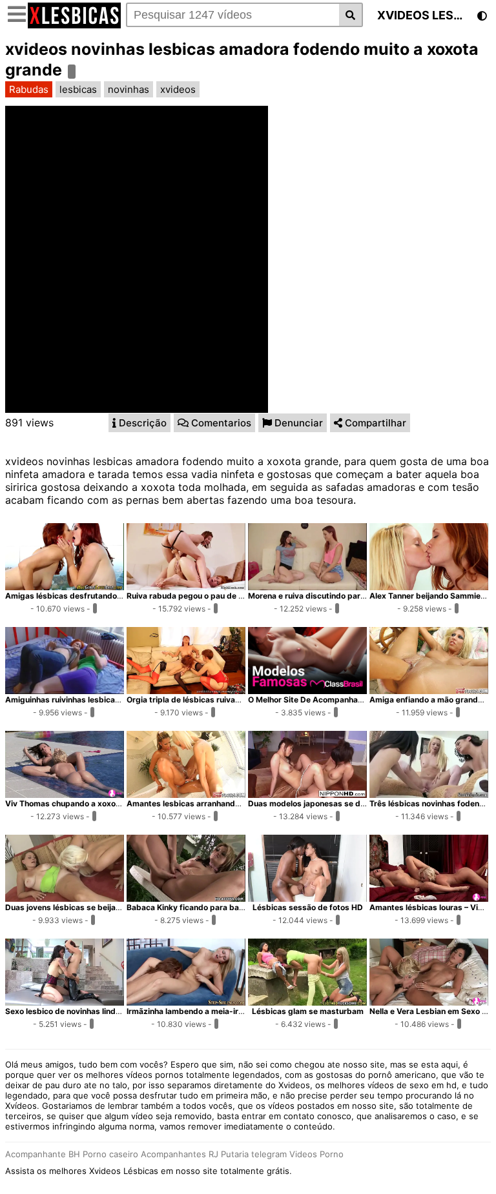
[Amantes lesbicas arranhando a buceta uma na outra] (186, 794)
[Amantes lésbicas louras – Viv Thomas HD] (428, 897)
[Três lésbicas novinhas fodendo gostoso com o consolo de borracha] (428, 794)
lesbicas (78, 89)
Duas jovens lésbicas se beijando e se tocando (92, 907)
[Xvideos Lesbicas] (74, 24)
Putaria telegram (254, 1154)
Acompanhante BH (42, 1154)
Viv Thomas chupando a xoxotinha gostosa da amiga (104, 803)
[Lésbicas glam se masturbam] (307, 1001)
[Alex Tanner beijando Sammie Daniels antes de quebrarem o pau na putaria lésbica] (428, 586)
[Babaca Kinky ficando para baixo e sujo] (186, 897)
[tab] (139, 423)
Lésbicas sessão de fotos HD (308, 907)
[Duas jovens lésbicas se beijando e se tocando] (64, 897)
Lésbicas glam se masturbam (308, 1011)
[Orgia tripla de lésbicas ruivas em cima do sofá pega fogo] (186, 690)
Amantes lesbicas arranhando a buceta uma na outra (226, 803)
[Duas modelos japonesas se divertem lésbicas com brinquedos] (307, 794)
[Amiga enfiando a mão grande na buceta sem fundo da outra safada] (428, 690)
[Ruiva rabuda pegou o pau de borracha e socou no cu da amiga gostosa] (186, 586)
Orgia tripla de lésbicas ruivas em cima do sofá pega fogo (235, 699)
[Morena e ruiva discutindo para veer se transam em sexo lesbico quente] (307, 586)
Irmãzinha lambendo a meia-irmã (188, 1011)
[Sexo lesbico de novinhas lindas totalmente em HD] (64, 1001)
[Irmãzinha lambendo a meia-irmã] (186, 1001)
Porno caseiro (110, 1154)
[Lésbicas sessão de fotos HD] (307, 897)
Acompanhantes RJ (179, 1154)
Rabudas (28, 89)
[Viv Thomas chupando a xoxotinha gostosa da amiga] (64, 794)
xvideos (178, 89)
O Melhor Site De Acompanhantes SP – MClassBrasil (346, 699)
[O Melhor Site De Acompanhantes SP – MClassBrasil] (307, 690)
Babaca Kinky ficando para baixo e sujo (200, 907)
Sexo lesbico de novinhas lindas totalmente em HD (100, 1011)
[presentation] (139, 422)
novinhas (128, 89)
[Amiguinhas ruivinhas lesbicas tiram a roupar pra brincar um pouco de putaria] (64, 690)
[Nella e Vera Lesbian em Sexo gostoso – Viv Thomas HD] (428, 1001)
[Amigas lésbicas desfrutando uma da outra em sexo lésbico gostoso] (64, 586)
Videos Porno (316, 1154)
